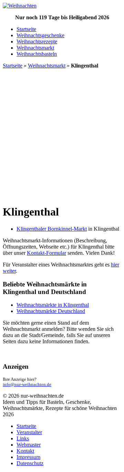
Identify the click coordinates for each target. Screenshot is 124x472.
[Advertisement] (62, 136)
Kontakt (25, 451)
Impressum (28, 457)
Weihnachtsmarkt (35, 48)
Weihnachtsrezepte (37, 41)
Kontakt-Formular (46, 253)
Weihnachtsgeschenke (40, 35)
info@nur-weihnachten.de (27, 384)
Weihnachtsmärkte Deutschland (51, 311)
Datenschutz (30, 463)
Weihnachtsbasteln (37, 54)
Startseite (26, 29)
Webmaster (29, 445)
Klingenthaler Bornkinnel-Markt (52, 229)
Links (23, 438)
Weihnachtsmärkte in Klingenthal (53, 305)
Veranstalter (29, 432)
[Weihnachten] (20, 6)
